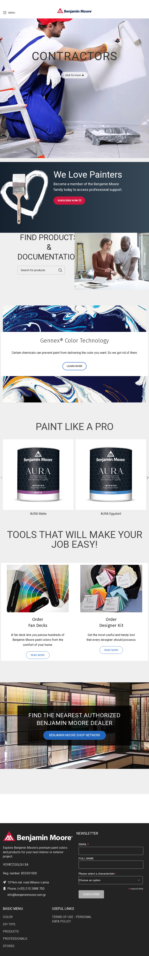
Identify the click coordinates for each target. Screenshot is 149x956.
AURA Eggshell (111, 514)
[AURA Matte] (38, 474)
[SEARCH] (60, 270)
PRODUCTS (11, 931)
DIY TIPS (9, 924)
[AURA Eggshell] (110, 474)
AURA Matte (38, 514)
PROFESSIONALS (15, 938)
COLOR (8, 917)
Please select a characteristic (97, 874)
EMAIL (84, 844)
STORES (8, 946)
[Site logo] (74, 10)
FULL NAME (86, 858)
